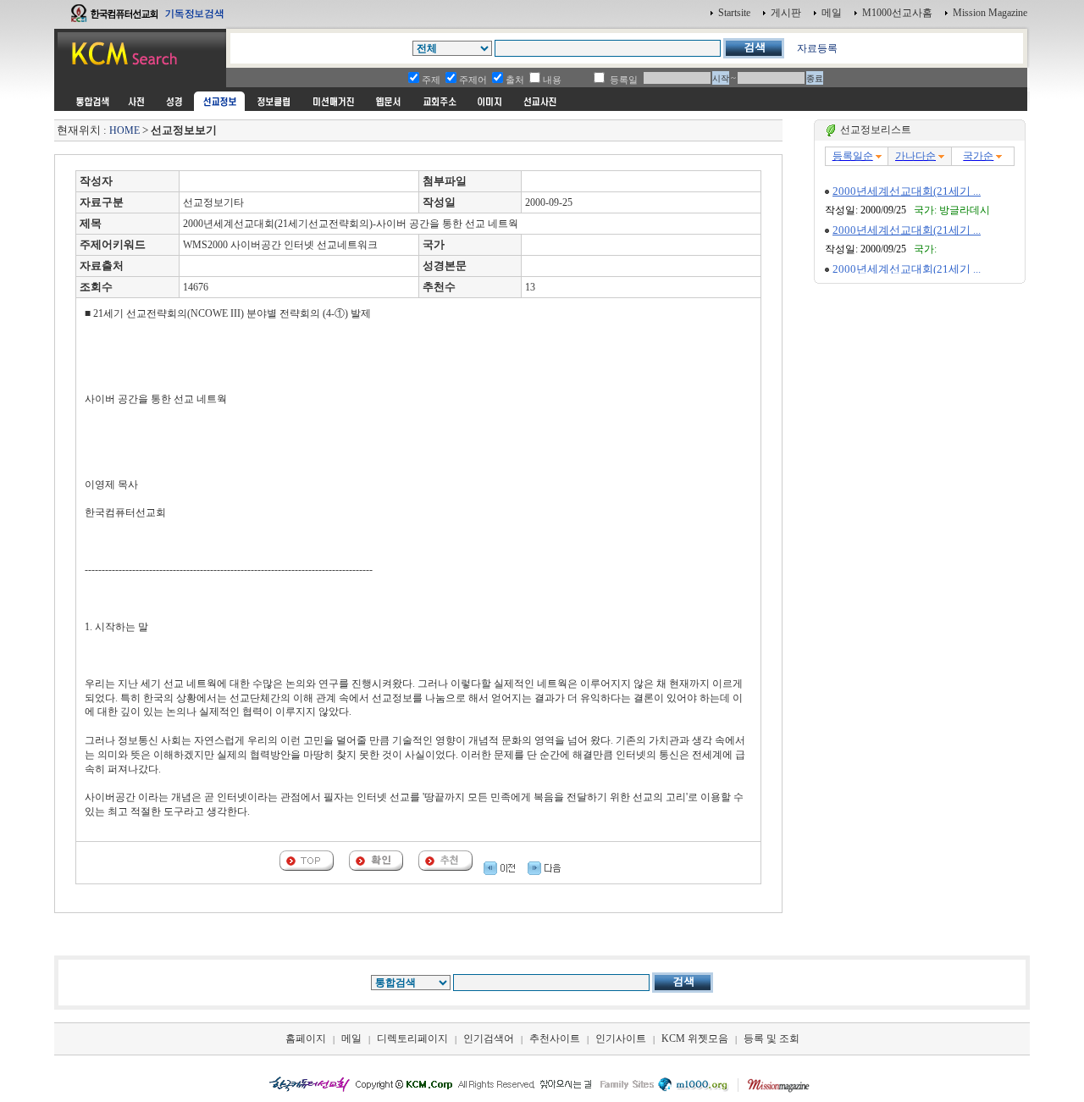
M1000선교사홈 (897, 13)
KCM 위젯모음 (694, 1038)
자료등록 (817, 48)
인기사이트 (620, 1038)
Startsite (734, 13)
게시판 (786, 13)
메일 (831, 13)
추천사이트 (554, 1038)
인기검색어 (488, 1038)
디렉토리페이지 (412, 1038)
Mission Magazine (990, 13)
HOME (124, 130)
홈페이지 (305, 1038)
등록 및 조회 (771, 1038)
